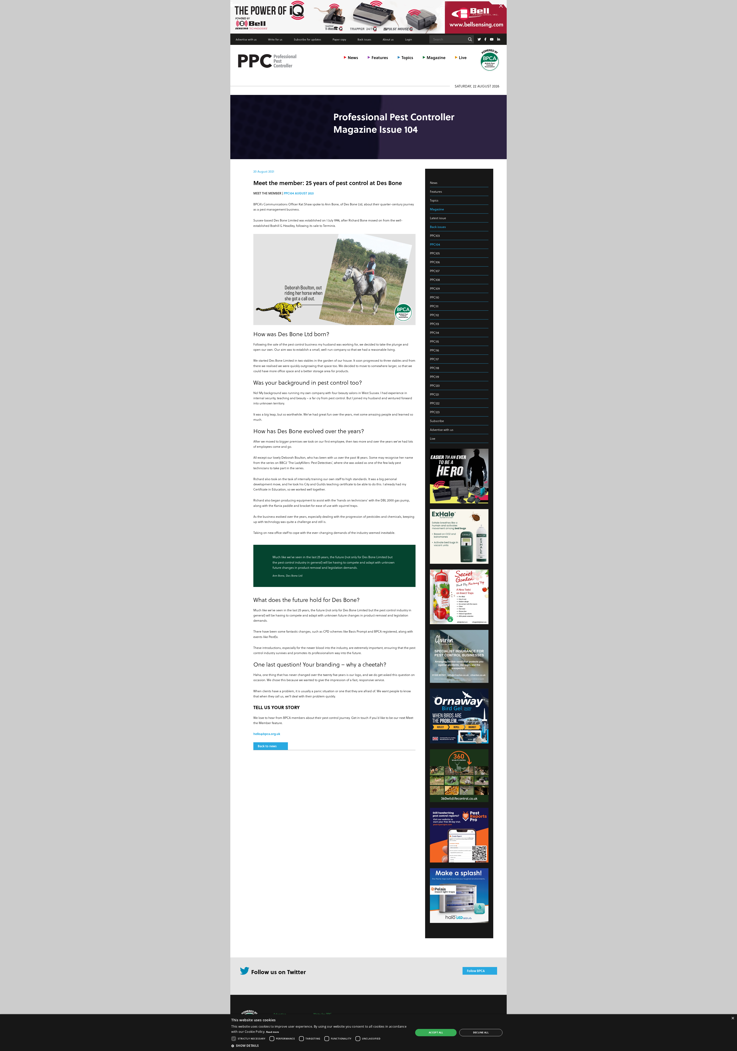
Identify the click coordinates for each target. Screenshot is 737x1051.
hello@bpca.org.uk (266, 734)
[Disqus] (334, 804)
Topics (407, 57)
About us (388, 39)
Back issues (364, 39)
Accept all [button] (436, 1032)
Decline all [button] (481, 1032)
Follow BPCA (476, 971)
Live (463, 57)
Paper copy (339, 39)
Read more (272, 1032)
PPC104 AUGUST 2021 (299, 193)
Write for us (275, 39)
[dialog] (368, 1032)
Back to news (267, 746)
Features (380, 57)
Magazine (436, 57)
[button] (319, 1045)
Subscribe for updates (307, 39)
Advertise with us (246, 39)
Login (408, 39)
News (353, 57)
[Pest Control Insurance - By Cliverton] (368, 17)
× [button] (732, 1018)
